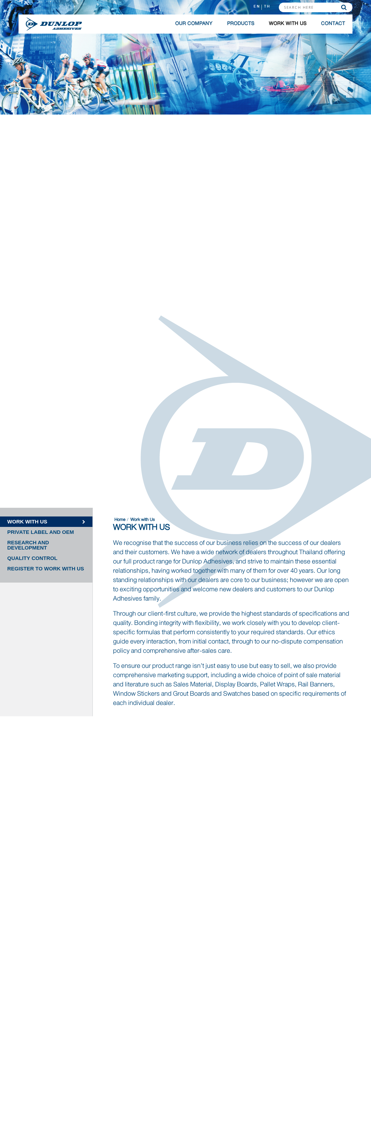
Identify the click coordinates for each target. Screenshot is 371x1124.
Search (344, 7)
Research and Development (28, 545)
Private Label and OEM (40, 532)
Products (240, 23)
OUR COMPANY (194, 23)
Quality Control (32, 558)
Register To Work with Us (45, 569)
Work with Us (288, 23)
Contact (333, 23)
